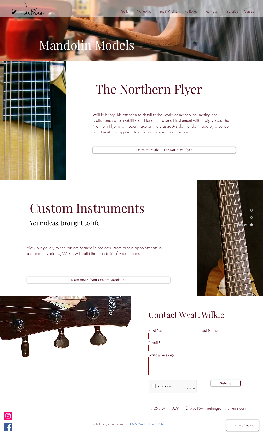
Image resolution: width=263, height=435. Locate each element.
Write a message (161, 355)
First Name (157, 330)
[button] (232, 11)
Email (153, 343)
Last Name (209, 330)
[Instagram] (8, 416)
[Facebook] (8, 427)
